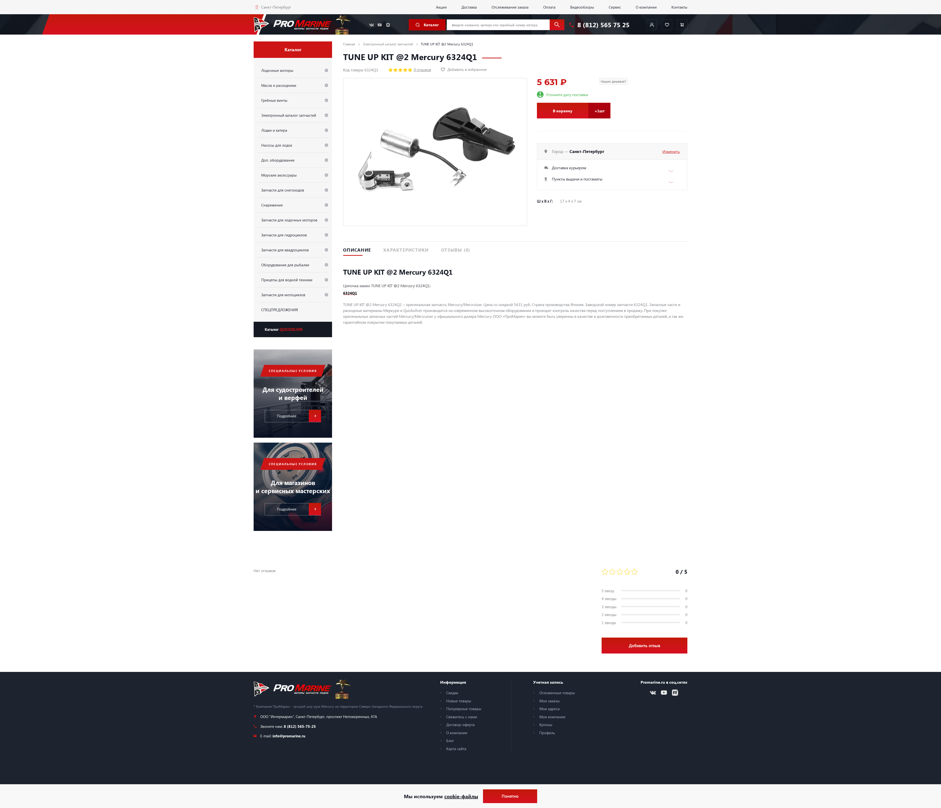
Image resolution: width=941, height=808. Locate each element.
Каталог (284, 329)
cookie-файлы (461, 796)
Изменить (671, 151)
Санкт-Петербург (276, 7)
